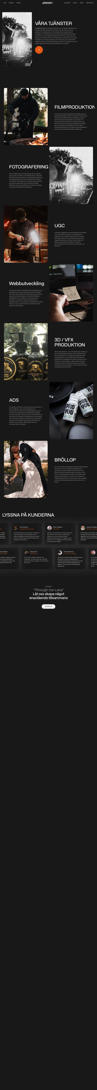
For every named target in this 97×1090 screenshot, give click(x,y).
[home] (47, 3)
